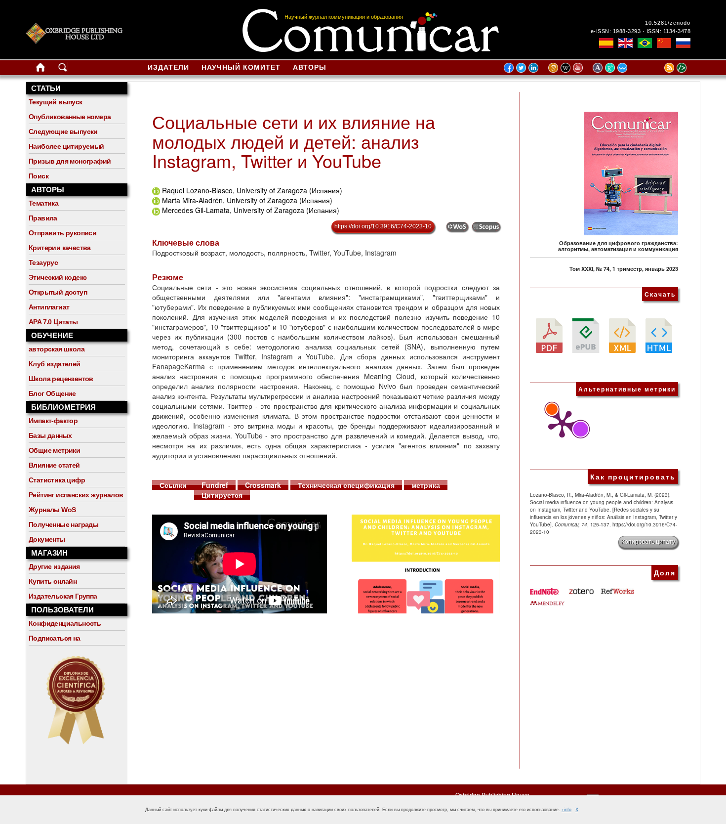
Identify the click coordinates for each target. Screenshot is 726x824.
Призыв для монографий (70, 161)
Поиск (38, 176)
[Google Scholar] (554, 67)
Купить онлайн (53, 581)
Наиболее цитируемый (66, 146)
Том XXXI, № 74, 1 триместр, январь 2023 (623, 268)
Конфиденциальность (65, 623)
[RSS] (657, 67)
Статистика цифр (57, 480)
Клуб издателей (55, 364)
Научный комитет (241, 67)
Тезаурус (43, 262)
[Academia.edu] (599, 67)
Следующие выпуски (63, 131)
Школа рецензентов (61, 379)
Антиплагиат (49, 307)
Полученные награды (63, 524)
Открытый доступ (58, 292)
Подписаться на (55, 638)
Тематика (43, 203)
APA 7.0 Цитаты (53, 322)
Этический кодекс (57, 277)
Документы (47, 539)
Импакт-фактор (53, 421)
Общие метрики (54, 450)
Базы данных (50, 435)
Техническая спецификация (346, 485)
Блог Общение (52, 393)
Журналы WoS (52, 510)
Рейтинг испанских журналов (76, 495)
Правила (43, 218)
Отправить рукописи (62, 233)
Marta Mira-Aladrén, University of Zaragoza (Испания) (247, 200)
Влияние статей (54, 465)
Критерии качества (60, 248)
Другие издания (54, 566)
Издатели (168, 67)
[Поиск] (63, 69)
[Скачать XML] (622, 335)
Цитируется (222, 495)
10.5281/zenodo (667, 23)
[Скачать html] (659, 335)
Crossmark (263, 485)
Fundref (215, 485)
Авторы (309, 67)
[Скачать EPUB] (585, 335)
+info (566, 809)
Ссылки (173, 485)
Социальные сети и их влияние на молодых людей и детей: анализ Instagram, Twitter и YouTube (293, 141)
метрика (425, 485)
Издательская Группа (63, 596)
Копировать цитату (648, 541)
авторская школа (56, 349)
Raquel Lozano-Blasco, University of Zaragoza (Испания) (252, 190)
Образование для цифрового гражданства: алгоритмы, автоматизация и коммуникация (618, 246)
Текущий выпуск (55, 102)
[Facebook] (509, 67)
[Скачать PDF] (549, 335)
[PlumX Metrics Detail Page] (559, 424)
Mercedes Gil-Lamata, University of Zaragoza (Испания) (250, 210)
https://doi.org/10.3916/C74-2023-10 (383, 226)
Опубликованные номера (70, 117)
